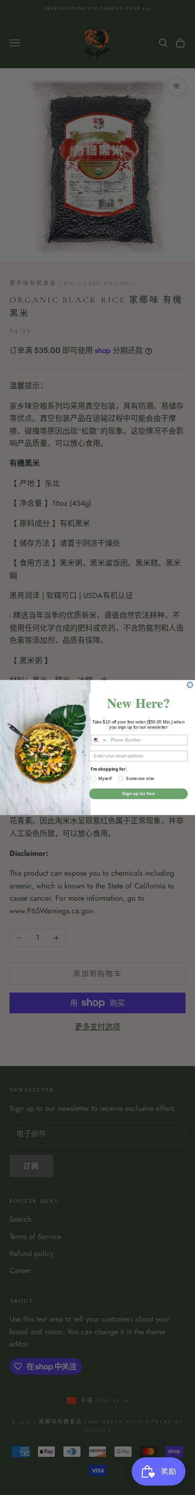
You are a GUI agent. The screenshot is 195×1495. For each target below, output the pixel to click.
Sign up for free (138, 793)
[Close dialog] (190, 685)
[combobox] (99, 740)
